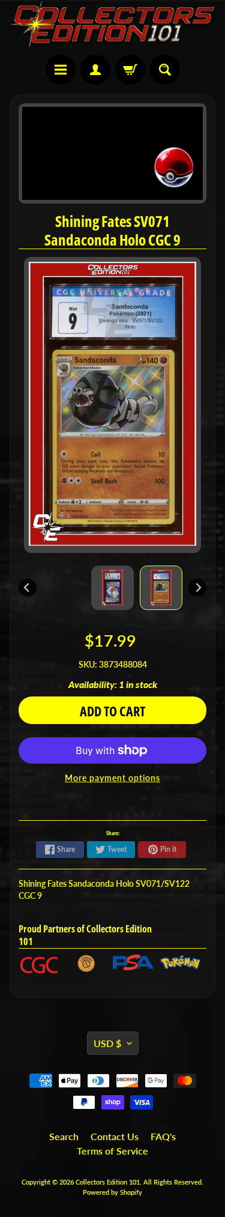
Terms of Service (112, 1150)
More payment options (112, 778)
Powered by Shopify (112, 1192)
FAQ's (163, 1136)
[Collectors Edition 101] (112, 24)
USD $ (107, 1043)
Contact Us (115, 1136)
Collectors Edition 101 (108, 1182)
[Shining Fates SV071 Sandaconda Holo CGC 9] (161, 588)
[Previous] (28, 588)
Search (64, 1136)
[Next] (197, 588)
